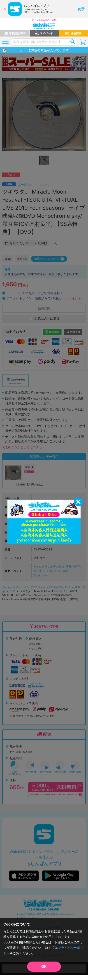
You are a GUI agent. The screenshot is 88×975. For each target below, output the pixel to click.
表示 (81, 9)
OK (44, 967)
